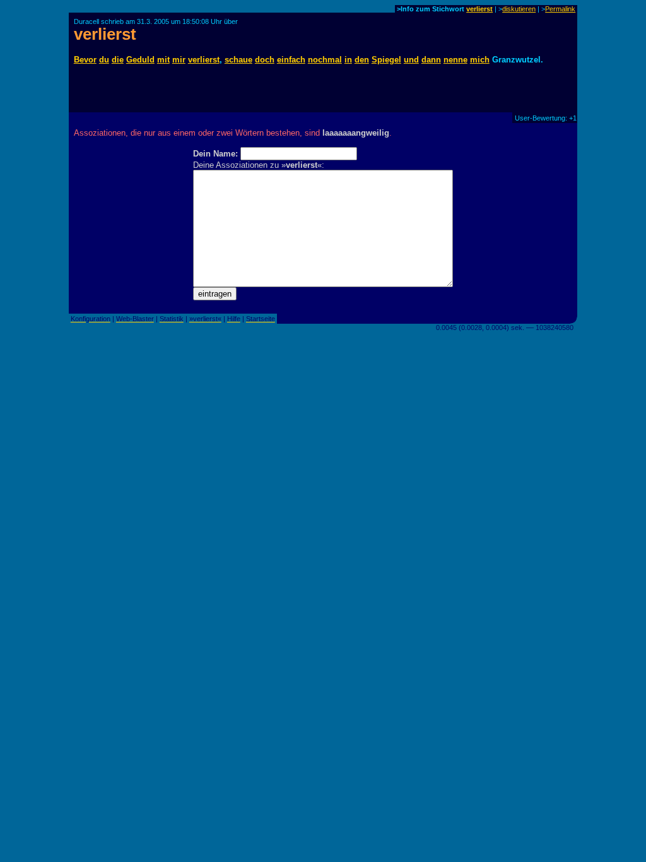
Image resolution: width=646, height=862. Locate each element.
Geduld (140, 59)
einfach (291, 59)
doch (264, 59)
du (104, 59)
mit (163, 59)
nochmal (325, 59)
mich (480, 59)
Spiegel (386, 59)
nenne (455, 59)
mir (178, 59)
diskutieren (519, 9)
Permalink (560, 9)
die (118, 59)
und (411, 59)
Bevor (85, 59)
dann (431, 59)
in (348, 59)
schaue (238, 59)
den (362, 59)
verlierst (479, 9)
